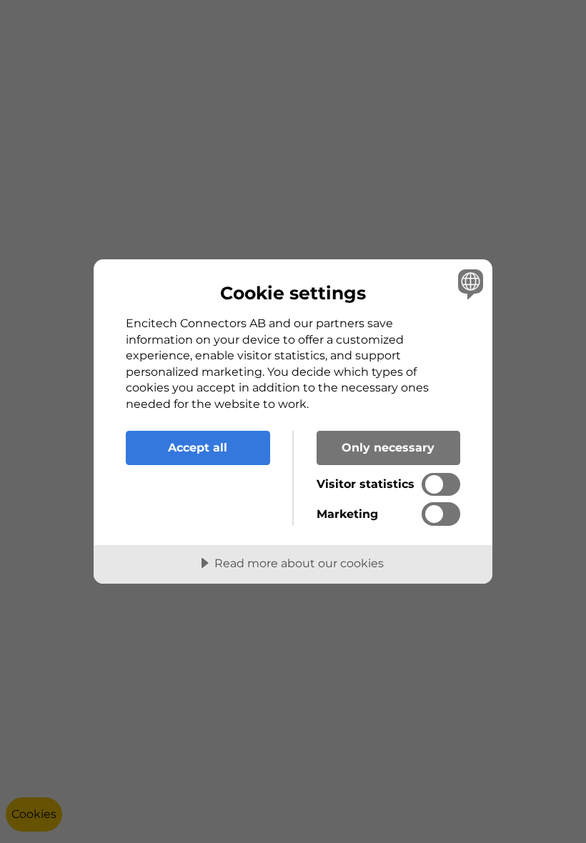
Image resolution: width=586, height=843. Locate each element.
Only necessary (388, 447)
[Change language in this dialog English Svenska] (469, 283)
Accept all (197, 447)
